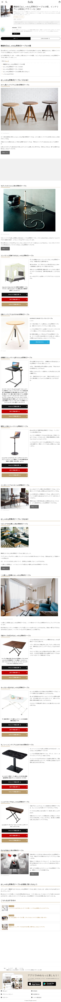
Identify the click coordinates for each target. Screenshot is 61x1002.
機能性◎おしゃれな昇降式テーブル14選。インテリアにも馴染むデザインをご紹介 (24, 969)
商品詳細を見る (40, 342)
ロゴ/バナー (5, 997)
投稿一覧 (15, 33)
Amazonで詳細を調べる (14, 294)
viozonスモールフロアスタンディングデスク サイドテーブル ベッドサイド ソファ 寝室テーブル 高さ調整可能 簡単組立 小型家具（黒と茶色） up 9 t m (15, 459)
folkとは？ (4, 991)
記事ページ (16, 38)
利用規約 (35, 991)
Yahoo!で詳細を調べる (15, 304)
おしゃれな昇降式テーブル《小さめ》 (13, 66)
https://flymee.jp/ (6, 133)
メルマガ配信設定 (37, 997)
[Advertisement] (30, 170)
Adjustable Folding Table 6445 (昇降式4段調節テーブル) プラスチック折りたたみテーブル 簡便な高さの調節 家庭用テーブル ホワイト (14, 289)
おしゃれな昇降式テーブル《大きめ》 (13, 69)
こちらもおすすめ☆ (8, 74)
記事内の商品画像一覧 (45, 38)
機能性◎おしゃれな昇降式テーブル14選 (14, 64)
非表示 (6, 61)
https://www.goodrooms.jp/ (8, 618)
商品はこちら (5, 152)
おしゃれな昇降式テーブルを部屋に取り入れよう (16, 71)
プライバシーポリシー (7, 994)
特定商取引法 (36, 994)
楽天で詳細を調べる (15, 299)
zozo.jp (4, 350)
